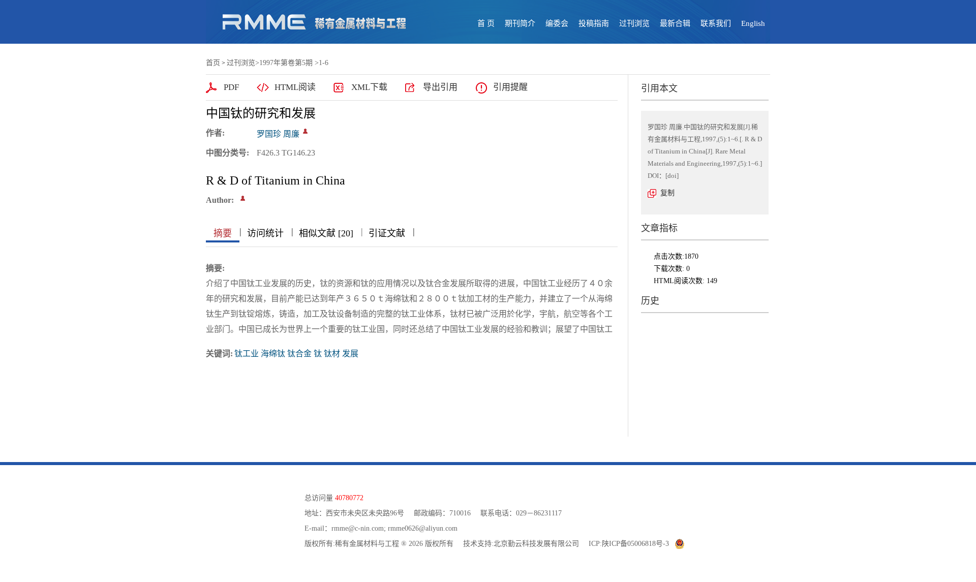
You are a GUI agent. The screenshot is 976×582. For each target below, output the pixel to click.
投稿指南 (593, 23)
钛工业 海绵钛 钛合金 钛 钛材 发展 (296, 353)
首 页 (486, 23)
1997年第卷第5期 (286, 63)
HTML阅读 (295, 87)
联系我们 (715, 23)
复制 (667, 193)
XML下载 (369, 87)
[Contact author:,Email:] (242, 198)
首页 (213, 63)
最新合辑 (675, 23)
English (753, 23)
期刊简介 (520, 23)
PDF (231, 87)
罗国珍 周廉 (278, 134)
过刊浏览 (634, 23)
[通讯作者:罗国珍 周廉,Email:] (305, 131)
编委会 (556, 23)
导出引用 (440, 87)
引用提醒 (510, 87)
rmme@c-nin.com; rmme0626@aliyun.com (394, 528)
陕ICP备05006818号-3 (635, 543)
